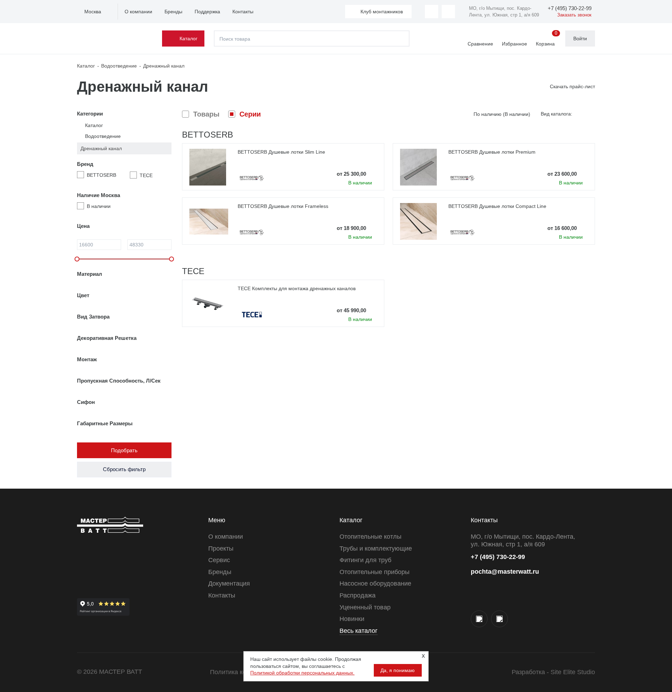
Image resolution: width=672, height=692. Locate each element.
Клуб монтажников (381, 11)
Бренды (173, 11)
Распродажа (358, 595)
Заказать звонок (574, 15)
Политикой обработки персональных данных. (302, 673)
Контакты (242, 11)
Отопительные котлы (370, 536)
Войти (580, 38)
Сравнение (480, 44)
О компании (138, 11)
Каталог (188, 38)
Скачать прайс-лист (572, 86)
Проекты (220, 548)
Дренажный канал (101, 148)
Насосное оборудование (375, 583)
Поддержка (207, 11)
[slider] (77, 259)
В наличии (99, 206)
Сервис (219, 560)
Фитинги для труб (365, 560)
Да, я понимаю (397, 670)
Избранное (514, 44)
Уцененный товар (365, 607)
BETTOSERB (101, 175)
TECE (146, 175)
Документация (229, 583)
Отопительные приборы (375, 571)
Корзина (546, 39)
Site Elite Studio (573, 672)
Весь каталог (359, 630)
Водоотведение (103, 136)
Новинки (352, 618)
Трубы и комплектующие (376, 548)
